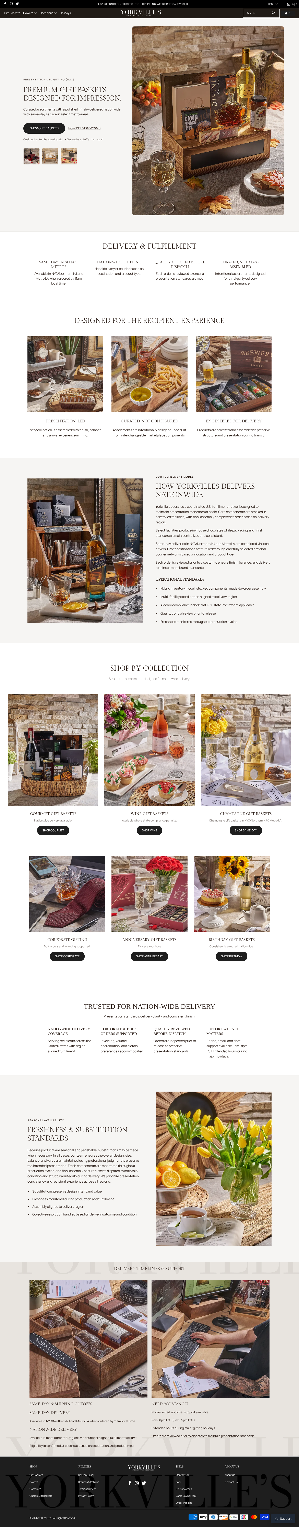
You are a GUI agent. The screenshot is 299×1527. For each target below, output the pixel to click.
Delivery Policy (86, 1475)
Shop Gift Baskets (44, 128)
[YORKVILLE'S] (141, 13)
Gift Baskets (36, 1475)
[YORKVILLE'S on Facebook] (5, 4)
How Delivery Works (84, 128)
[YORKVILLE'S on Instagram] (11, 4)
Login (294, 4)
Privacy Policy (86, 1496)
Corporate (35, 1489)
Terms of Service (87, 1489)
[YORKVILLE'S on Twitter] (17, 4)
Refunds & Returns (88, 1482)
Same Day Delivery (186, 1496)
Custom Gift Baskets (40, 1496)
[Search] (273, 13)
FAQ (178, 1482)
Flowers (33, 1482)
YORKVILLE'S (45, 1518)
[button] (20, 13)
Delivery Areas (184, 1489)
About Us (230, 1475)
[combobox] (261, 13)
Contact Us (182, 1475)
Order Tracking (184, 1502)
